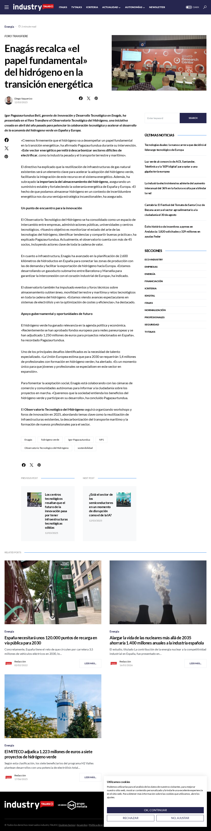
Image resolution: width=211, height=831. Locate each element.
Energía (9, 26)
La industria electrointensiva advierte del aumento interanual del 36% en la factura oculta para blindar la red (175, 188)
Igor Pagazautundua (79, 439)
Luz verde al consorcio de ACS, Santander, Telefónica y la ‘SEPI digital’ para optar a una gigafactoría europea (171, 166)
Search (193, 118)
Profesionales (155, 317)
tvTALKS (150, 331)
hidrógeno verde (50, 439)
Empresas (151, 266)
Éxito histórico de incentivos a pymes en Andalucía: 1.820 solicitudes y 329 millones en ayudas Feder (172, 231)
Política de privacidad (100, 824)
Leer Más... (90, 663)
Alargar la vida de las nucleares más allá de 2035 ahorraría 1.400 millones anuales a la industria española (157, 640)
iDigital (150, 295)
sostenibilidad (85, 447)
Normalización (155, 310)
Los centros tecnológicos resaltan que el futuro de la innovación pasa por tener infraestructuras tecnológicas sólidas (56, 510)
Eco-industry (154, 259)
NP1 (101, 439)
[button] (7, 7)
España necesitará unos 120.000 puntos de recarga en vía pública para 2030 (51, 640)
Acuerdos (82, 824)
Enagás (28, 439)
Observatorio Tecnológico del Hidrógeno (47, 447)
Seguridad (152, 324)
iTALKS (149, 302)
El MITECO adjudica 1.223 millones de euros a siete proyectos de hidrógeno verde (48, 754)
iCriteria (151, 288)
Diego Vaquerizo (23, 98)
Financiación (154, 281)
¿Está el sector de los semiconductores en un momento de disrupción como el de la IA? (101, 504)
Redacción (20, 661)
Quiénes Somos (67, 824)
